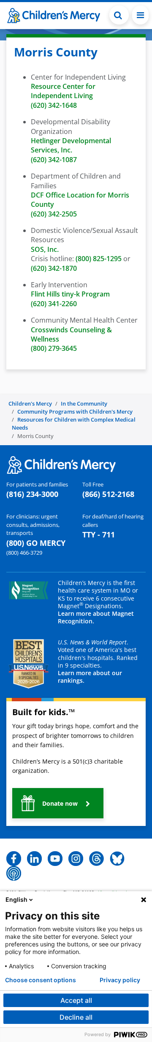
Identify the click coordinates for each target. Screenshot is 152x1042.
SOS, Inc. (45, 249)
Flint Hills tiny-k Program (70, 294)
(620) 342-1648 (54, 105)
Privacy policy (120, 980)
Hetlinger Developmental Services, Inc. (71, 145)
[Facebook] (13, 858)
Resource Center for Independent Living (63, 91)
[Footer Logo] (61, 464)
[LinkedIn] (34, 858)
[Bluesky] (117, 858)
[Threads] (96, 858)
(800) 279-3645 (55, 348)
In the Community (84, 403)
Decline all (76, 1017)
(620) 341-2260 (54, 303)
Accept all (76, 1000)
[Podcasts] (13, 872)
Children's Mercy (30, 403)
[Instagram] (75, 858)
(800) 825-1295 (99, 258)
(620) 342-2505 (54, 214)
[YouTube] (55, 858)
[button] (119, 14)
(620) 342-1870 (54, 268)
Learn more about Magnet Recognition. (96, 617)
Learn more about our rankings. (90, 676)
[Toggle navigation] (140, 14)
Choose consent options (40, 980)
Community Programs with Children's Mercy (75, 411)
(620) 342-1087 (54, 159)
